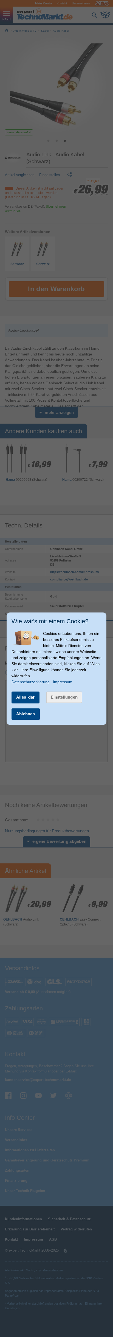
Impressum (62, 682)
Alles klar (25, 697)
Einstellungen (64, 697)
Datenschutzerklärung (31, 682)
